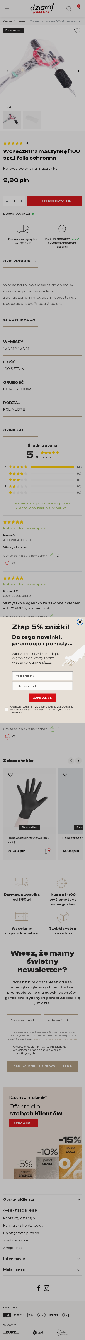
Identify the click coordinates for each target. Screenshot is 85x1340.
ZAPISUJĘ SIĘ (42, 697)
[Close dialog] (80, 622)
